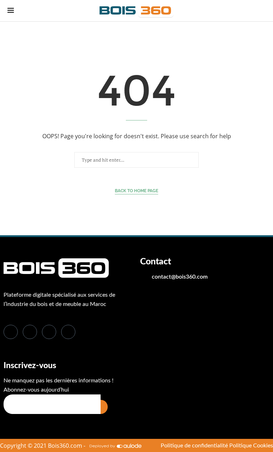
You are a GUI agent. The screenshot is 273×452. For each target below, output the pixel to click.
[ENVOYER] (104, 407)
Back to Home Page (136, 190)
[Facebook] (11, 332)
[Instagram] (68, 332)
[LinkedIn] (49, 332)
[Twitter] (30, 332)
